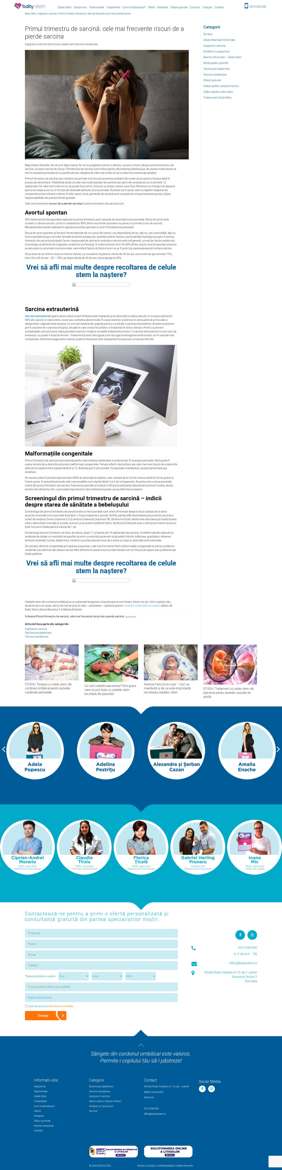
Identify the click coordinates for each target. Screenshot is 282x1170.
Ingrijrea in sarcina (214, 45)
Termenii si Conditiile (61, 1006)
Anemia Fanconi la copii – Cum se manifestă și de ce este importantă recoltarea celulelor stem (167, 688)
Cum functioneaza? (134, 7)
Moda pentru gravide (215, 63)
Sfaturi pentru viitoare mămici (221, 86)
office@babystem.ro (243, 963)
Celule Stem (65, 7)
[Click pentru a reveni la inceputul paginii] (141, 1045)
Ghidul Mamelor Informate (219, 39)
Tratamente (113, 7)
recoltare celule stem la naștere (142, 605)
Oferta (151, 7)
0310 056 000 (258, 6)
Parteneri (162, 7)
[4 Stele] (133, 617)
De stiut (207, 34)
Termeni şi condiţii (146, 1165)
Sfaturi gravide (179, 7)
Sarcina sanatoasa (215, 74)
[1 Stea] (126, 617)
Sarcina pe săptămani (216, 68)
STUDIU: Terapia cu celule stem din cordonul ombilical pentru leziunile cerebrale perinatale (48, 688)
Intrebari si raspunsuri (216, 51)
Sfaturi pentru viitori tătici (218, 91)
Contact (219, 7)
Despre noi (80, 7)
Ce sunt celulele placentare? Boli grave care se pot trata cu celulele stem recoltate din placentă (110, 690)
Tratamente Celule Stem (217, 97)
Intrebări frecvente (184, 1165)
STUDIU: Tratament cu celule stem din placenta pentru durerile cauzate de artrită (228, 693)
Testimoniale (96, 7)
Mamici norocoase (44, 1125)
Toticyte (207, 7)
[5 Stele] (135, 617)
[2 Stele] (128, 617)
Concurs (195, 7)
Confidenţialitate (165, 1165)
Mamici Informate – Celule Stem (222, 57)
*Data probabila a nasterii (40, 976)
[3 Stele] (130, 617)
